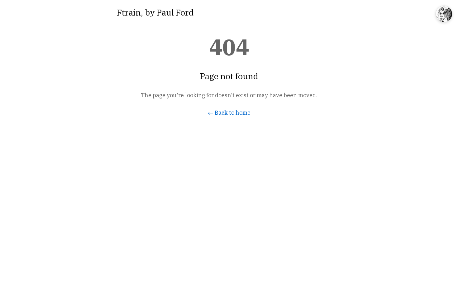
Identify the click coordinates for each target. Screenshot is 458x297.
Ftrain (129, 12)
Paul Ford (175, 12)
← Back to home (229, 112)
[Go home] (444, 14)
